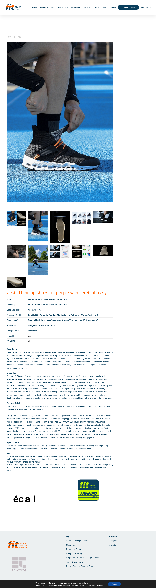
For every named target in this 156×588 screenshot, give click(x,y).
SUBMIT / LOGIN (128, 7)
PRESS (105, 7)
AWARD (34, 7)
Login (68, 537)
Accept (114, 584)
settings (99, 585)
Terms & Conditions (74, 562)
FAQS (113, 7)
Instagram (113, 541)
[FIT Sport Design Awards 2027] (13, 7)
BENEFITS (88, 7)
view (30, 336)
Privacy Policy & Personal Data (79, 566)
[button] (9, 36)
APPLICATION (63, 7)
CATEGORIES (76, 7)
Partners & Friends (74, 549)
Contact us (70, 545)
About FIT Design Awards (77, 541)
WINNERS (44, 7)
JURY (53, 7)
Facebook (113, 537)
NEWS (97, 7)
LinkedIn (112, 545)
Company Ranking (74, 553)
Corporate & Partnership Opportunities (82, 558)
